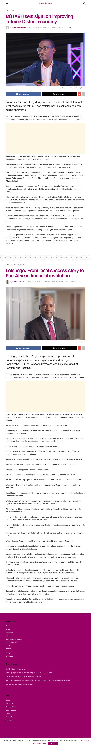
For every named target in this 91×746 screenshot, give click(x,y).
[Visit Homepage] (45, 3)
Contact (9, 713)
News (12, 10)
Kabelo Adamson (18, 281)
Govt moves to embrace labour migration (20, 684)
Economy (9, 632)
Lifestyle (9, 646)
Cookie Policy (11, 710)
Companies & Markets (17, 264)
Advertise (9, 703)
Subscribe (9, 656)
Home (7, 10)
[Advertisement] (45, 138)
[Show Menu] (7, 3)
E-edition (9, 720)
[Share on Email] (79, 94)
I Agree (53, 743)
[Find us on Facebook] (6, 737)
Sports (8, 653)
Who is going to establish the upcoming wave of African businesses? (29, 673)
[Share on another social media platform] (83, 94)
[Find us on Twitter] (9, 737)
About (8, 700)
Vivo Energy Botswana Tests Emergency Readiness (24, 676)
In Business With (12, 642)
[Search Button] (84, 3)
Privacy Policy (11, 707)
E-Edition (9, 636)
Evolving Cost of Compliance (16, 669)
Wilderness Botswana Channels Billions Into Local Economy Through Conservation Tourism (38, 680)
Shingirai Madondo (19, 27)
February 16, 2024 (35, 27)
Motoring (8, 649)
